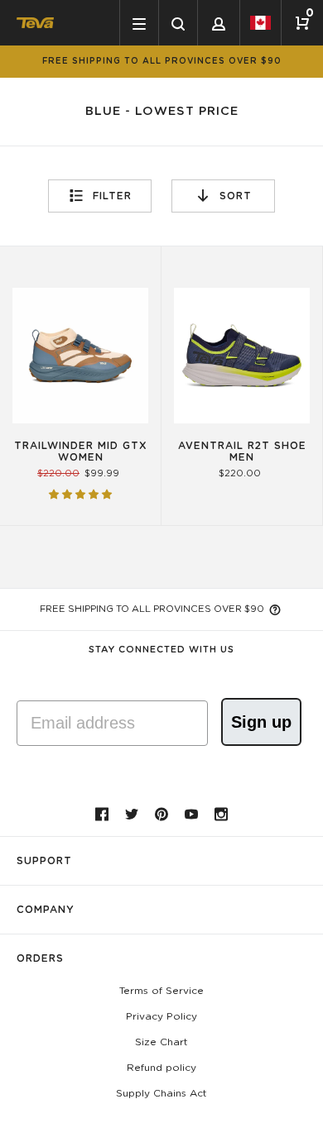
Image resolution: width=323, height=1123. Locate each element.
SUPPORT (44, 861)
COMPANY (46, 910)
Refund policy (161, 1068)
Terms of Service (161, 991)
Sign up (261, 722)
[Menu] (138, 22)
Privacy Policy (161, 1016)
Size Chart (161, 1042)
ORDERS (40, 958)
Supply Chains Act (161, 1093)
